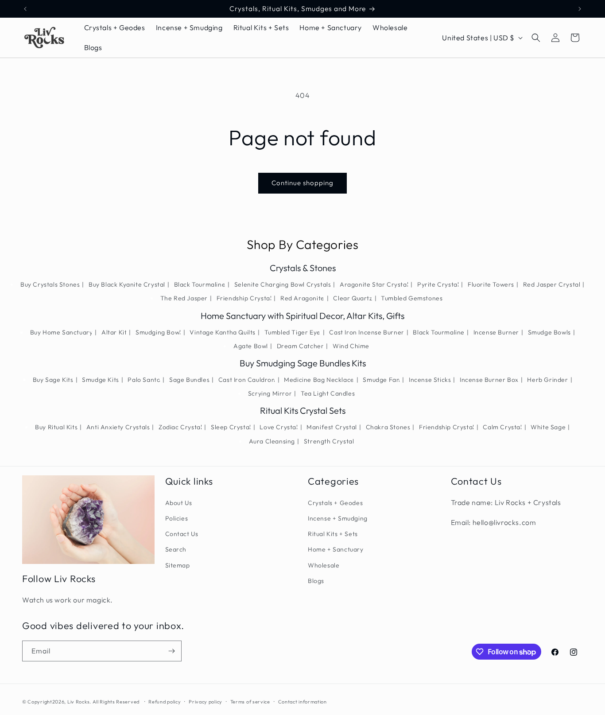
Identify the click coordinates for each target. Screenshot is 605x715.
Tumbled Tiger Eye (292, 332)
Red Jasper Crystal (552, 284)
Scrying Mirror (270, 393)
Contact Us (181, 534)
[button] (536, 37)
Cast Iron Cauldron (246, 380)
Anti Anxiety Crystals (118, 427)
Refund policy (164, 702)
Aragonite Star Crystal (374, 284)
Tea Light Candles (328, 393)
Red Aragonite (302, 298)
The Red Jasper (184, 298)
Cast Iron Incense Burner (366, 332)
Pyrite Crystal (438, 284)
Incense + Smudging (338, 518)
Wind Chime (351, 346)
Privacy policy (205, 702)
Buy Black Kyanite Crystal (127, 284)
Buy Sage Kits (53, 380)
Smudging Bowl (158, 332)
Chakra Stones (388, 427)
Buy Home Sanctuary (61, 332)
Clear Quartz (352, 298)
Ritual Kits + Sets (333, 534)
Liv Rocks (78, 702)
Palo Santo (144, 380)
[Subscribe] (171, 651)
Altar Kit (114, 332)
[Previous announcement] (25, 8)
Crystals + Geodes (335, 503)
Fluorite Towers (491, 284)
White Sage (548, 427)
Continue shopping (302, 183)
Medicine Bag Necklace (319, 380)
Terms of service (250, 702)
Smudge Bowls (549, 332)
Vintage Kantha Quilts (223, 332)
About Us (178, 503)
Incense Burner (496, 332)
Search (176, 549)
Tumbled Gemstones (411, 298)
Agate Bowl (250, 346)
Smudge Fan (381, 380)
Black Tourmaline (200, 284)
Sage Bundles (189, 380)
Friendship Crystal (244, 298)
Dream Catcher (300, 346)
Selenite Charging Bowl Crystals (282, 284)
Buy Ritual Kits (56, 427)
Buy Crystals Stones (50, 284)
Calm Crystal (502, 427)
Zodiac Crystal (180, 427)
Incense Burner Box (489, 380)
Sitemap (177, 565)
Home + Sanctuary (336, 549)
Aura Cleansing (272, 441)
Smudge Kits (100, 380)
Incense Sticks (430, 380)
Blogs (316, 581)
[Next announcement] (579, 8)
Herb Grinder (547, 380)
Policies (176, 518)
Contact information (302, 702)
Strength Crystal (329, 441)
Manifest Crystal (331, 427)
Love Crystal (279, 427)
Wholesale (323, 565)
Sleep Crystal (231, 427)
